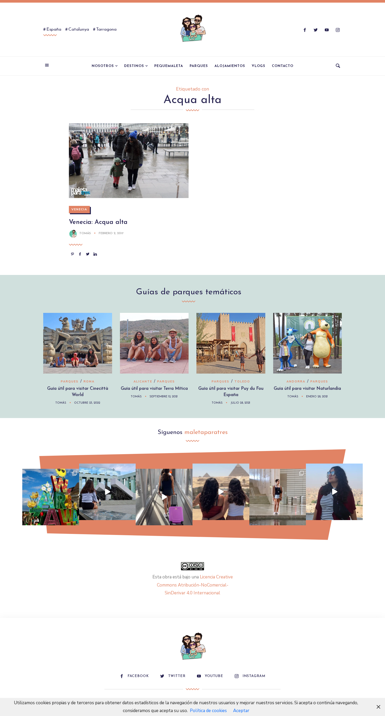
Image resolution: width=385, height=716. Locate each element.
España (53, 29)
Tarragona (106, 29)
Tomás (85, 233)
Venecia (79, 209)
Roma (89, 382)
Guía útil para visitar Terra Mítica (154, 388)
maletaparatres (206, 432)
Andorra (296, 382)
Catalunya (78, 29)
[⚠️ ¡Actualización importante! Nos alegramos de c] (277, 497)
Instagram (254, 676)
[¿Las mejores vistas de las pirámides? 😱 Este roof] (220, 492)
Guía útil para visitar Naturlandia (307, 388)
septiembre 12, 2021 (164, 396)
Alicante (143, 382)
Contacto (282, 66)
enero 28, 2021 (317, 396)
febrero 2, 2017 (111, 233)
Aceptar (241, 711)
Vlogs (258, 66)
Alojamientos (229, 66)
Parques (199, 66)
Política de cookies (208, 711)
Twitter (176, 676)
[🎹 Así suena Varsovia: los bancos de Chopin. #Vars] (107, 492)
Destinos (134, 66)
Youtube (214, 676)
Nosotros (103, 66)
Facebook (138, 676)
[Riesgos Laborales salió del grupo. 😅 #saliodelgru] (334, 492)
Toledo (242, 382)
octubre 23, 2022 (87, 403)
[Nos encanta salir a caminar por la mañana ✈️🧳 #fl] (164, 497)
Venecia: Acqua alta (98, 222)
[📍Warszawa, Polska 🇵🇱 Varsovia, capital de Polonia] (50, 497)
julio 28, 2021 (240, 403)
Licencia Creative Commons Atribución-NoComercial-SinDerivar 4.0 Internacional (195, 585)
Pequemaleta (168, 66)
